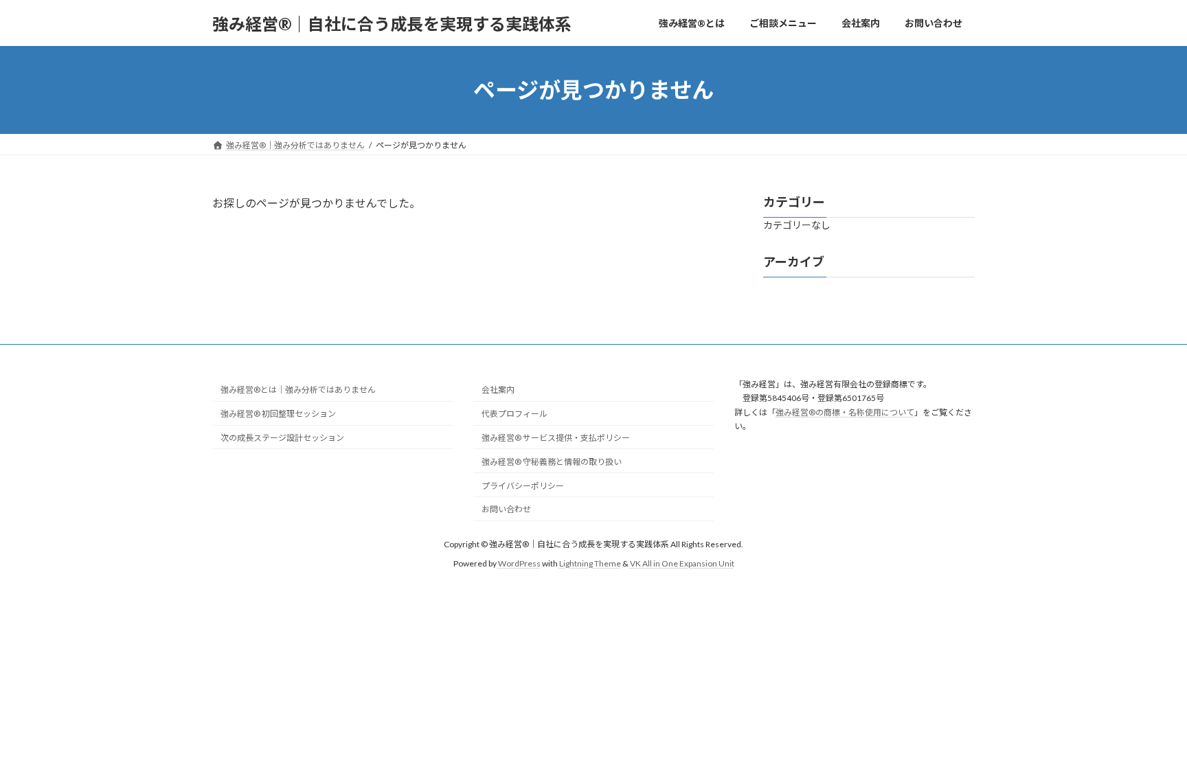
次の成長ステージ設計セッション (282, 438)
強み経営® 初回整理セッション (278, 414)
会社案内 (498, 390)
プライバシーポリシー (523, 485)
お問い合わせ (506, 509)
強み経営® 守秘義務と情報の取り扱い (552, 461)
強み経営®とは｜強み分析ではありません (298, 390)
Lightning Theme (590, 563)
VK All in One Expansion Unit (682, 563)
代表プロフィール (514, 414)
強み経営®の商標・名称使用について (845, 412)
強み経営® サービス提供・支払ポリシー (556, 438)
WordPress (519, 563)
